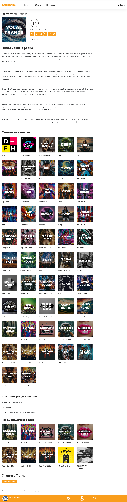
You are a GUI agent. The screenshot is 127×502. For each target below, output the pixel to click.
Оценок (41, 30)
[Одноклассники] (37, 34)
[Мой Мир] (54, 34)
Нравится (35, 40)
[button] (82, 498)
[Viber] (45, 34)
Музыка (38, 5)
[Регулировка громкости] (94, 497)
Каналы (27, 5)
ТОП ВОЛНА (9, 5)
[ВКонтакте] (32, 34)
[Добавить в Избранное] (69, 498)
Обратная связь (52, 491)
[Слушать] (34, 23)
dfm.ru (8, 407)
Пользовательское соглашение (12, 491)
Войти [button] (122, 5)
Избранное (50, 5)
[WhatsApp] (50, 34)
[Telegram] (41, 34)
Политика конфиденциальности (34, 491)
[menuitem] (27, 5)
